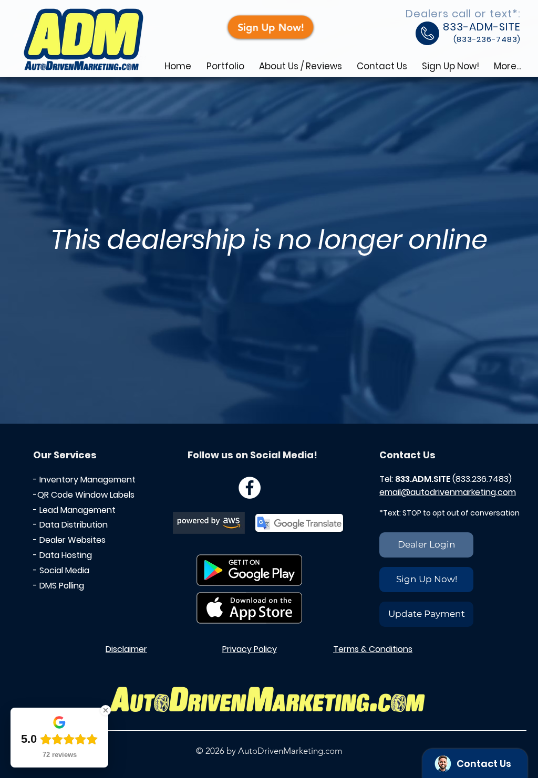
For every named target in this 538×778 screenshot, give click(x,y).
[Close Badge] (105, 710)
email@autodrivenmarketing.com (447, 492)
